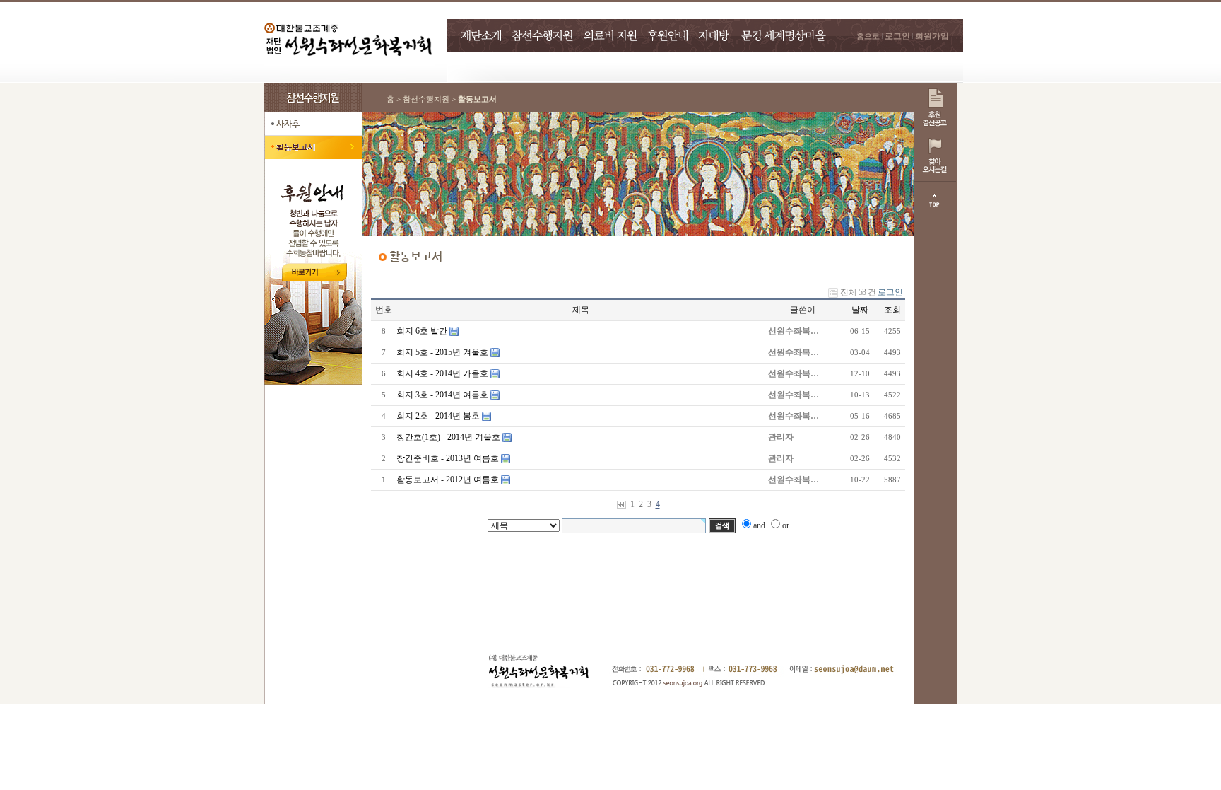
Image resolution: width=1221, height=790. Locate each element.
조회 (892, 310)
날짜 (859, 310)
